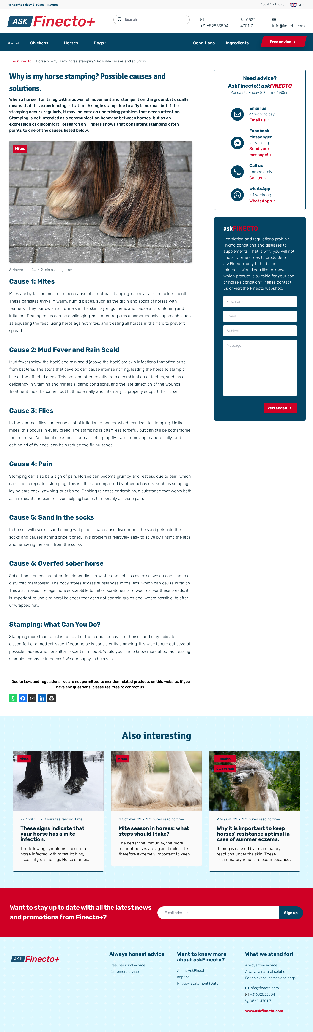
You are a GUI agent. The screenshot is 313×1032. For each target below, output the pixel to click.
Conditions (204, 43)
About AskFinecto (272, 4)
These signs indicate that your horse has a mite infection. (52, 833)
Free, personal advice (127, 965)
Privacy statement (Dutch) (199, 983)
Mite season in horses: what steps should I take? (154, 831)
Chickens (39, 43)
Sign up (291, 913)
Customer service (124, 971)
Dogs (99, 43)
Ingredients (237, 43)
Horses (71, 43)
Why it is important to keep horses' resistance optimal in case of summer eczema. (253, 833)
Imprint (183, 977)
